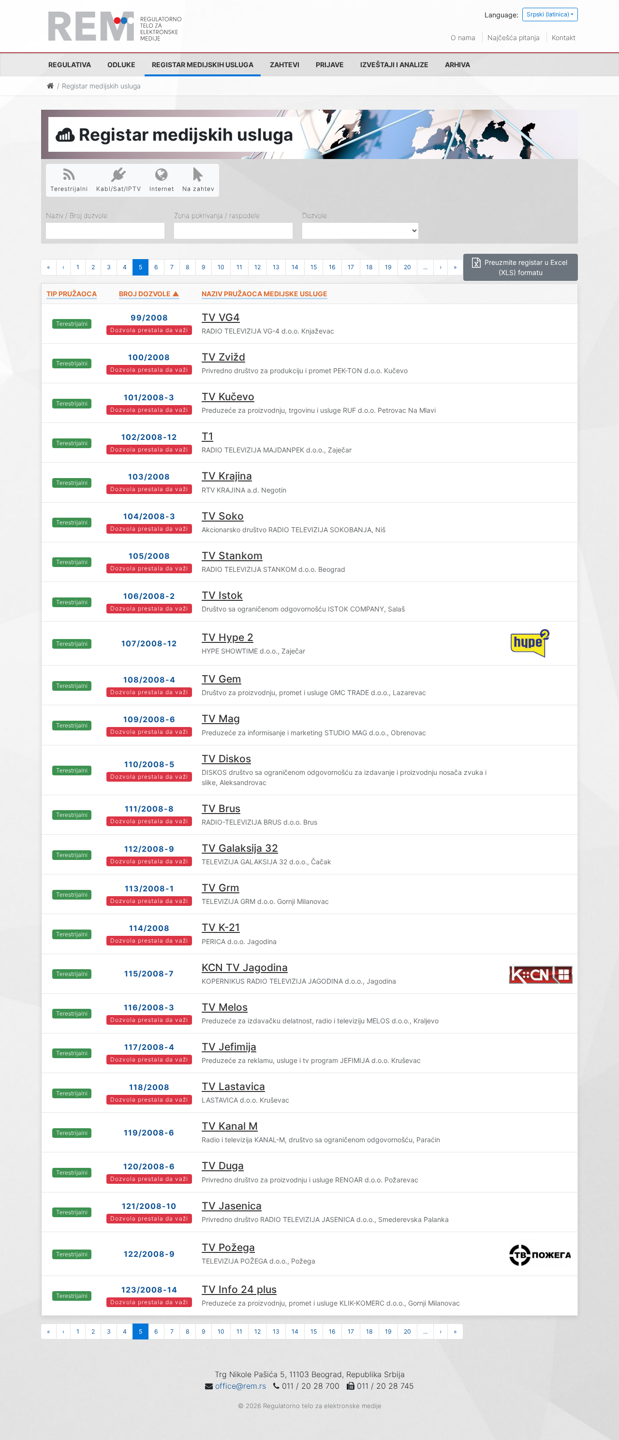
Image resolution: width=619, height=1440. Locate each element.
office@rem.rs (240, 1386)
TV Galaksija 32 (240, 848)
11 (239, 267)
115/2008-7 (149, 973)
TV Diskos (226, 759)
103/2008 (149, 476)
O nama (463, 37)
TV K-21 (221, 927)
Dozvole (314, 215)
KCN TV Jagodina (245, 967)
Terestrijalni (69, 188)
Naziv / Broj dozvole (76, 215)
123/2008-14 (149, 1290)
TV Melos (225, 1007)
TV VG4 (221, 317)
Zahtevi (284, 64)
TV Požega (228, 1247)
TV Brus (221, 808)
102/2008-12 (149, 437)
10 (221, 267)
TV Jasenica (232, 1206)
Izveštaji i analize (394, 64)
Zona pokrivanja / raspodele (217, 215)
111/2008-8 (149, 809)
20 (407, 267)
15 (313, 267)
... (425, 267)
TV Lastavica (233, 1086)
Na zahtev (198, 188)
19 (388, 267)
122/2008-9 (149, 1254)
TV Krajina (227, 476)
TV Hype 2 (227, 637)
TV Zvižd (223, 357)
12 (257, 267)
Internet (161, 188)
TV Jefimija (229, 1047)
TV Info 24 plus (239, 1289)
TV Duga (223, 1166)
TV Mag (221, 719)
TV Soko (223, 516)
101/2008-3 (149, 397)
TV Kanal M (230, 1126)
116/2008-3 (149, 1007)
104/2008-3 (149, 516)
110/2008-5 (149, 764)
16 (332, 267)
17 (351, 267)
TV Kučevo (228, 397)
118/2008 (149, 1087)
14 (295, 267)
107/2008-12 (149, 643)
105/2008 (149, 556)
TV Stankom (232, 556)
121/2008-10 (149, 1206)
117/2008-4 (149, 1047)
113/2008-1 (149, 888)
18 (369, 267)
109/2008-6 (149, 719)
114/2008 (149, 928)
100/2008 (149, 357)
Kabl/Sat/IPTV (118, 188)
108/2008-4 (149, 679)
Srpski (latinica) (548, 14)
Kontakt (563, 37)
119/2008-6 (149, 1132)
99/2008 (149, 317)
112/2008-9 (149, 849)
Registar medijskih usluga (202, 64)
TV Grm (220, 888)
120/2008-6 (149, 1166)
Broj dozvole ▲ (149, 294)
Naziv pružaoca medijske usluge (264, 294)
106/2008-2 (149, 596)
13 (276, 267)
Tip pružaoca (71, 294)
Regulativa (69, 64)
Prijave (330, 64)
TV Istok (222, 595)
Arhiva (457, 64)
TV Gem (221, 679)
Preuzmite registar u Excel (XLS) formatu (525, 267)
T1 (207, 436)
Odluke (121, 64)
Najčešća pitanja (513, 37)
